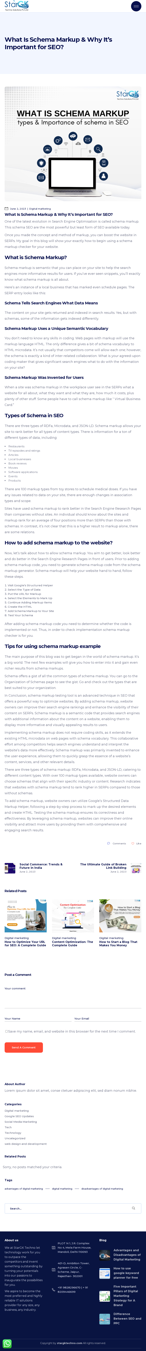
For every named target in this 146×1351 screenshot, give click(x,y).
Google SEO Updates (19, 1116)
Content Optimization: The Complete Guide (72, 943)
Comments (119, 843)
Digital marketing (40, 208)
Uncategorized (15, 1138)
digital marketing (62, 1188)
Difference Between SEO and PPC (127, 1318)
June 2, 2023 (17, 208)
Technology (13, 1132)
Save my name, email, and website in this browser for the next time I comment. (72, 1031)
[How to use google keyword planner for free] (104, 1273)
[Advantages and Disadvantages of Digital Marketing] (104, 1255)
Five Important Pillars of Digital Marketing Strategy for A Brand (126, 1296)
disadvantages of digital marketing (102, 1188)
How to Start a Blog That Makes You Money (118, 943)
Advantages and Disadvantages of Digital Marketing (127, 1255)
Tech (8, 1127)
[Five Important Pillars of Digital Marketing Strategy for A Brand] (104, 1296)
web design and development (26, 1144)
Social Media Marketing (21, 1121)
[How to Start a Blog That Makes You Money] (120, 915)
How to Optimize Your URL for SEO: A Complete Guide (25, 943)
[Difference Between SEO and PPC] (104, 1319)
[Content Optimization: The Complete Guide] (73, 915)
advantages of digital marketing (24, 1188)
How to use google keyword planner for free (126, 1273)
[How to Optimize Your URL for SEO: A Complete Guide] (26, 915)
